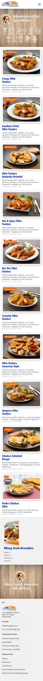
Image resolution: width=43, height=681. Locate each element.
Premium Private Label (10, 646)
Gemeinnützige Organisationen (13, 669)
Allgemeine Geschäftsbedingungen (15, 673)
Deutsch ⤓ (7, 555)
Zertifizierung (7, 666)
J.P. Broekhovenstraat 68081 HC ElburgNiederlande (11, 615)
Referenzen (6, 662)
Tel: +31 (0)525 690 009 (11, 629)
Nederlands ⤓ (8, 558)
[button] (39, 4)
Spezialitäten (7, 642)
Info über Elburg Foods (10, 638)
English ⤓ (7, 552)
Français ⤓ (7, 561)
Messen (5, 658)
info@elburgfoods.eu (10, 626)
